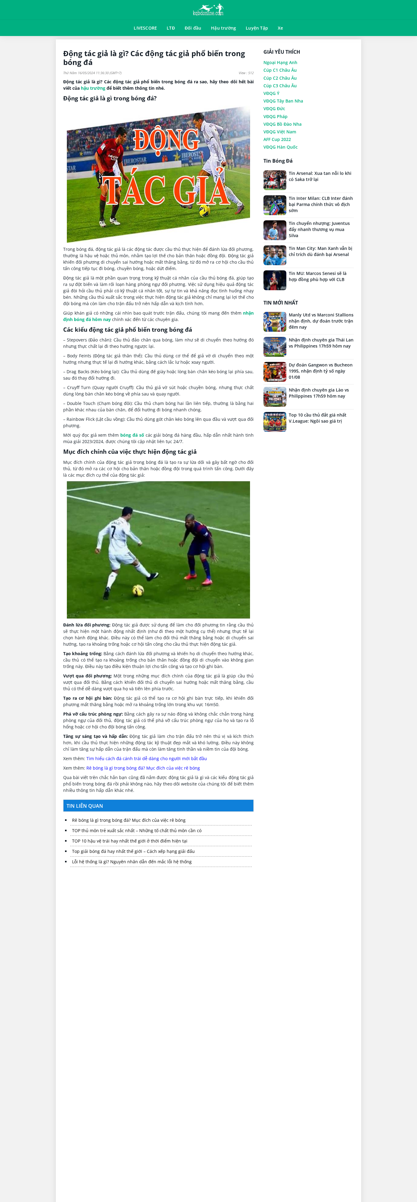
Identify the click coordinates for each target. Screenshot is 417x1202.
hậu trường (93, 88)
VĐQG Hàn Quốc (280, 147)
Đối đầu (193, 28)
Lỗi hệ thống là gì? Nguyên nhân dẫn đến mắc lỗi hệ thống (132, 862)
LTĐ (171, 28)
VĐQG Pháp (275, 116)
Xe (280, 28)
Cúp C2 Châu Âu (280, 78)
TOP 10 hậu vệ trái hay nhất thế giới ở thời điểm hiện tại (129, 841)
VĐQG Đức (274, 108)
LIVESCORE (145, 28)
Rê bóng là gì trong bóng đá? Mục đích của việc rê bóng (143, 768)
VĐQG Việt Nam (279, 132)
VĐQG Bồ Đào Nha (282, 124)
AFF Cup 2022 (277, 139)
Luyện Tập (257, 28)
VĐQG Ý (271, 93)
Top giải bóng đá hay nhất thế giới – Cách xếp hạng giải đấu (133, 851)
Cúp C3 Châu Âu (280, 85)
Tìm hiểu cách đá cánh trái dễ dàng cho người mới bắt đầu (146, 758)
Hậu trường (223, 28)
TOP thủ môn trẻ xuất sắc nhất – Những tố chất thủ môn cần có (136, 830)
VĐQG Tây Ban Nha (283, 101)
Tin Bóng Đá (278, 161)
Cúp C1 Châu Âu (280, 70)
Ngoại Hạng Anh (280, 62)
